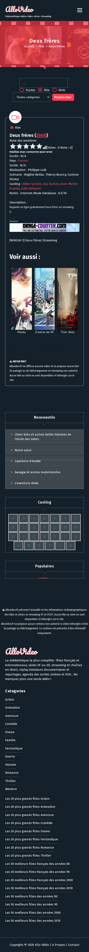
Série (61, 90)
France (23, 160)
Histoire (10, 765)
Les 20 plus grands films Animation (30, 807)
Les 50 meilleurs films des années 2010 (32, 921)
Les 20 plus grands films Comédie (29, 823)
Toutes (30, 90)
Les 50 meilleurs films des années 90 (31, 904)
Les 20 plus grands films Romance (29, 847)
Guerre (10, 756)
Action (9, 699)
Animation (12, 707)
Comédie (11, 724)
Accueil (29, 46)
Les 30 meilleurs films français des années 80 (37, 864)
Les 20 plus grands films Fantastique (31, 839)
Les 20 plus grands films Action (27, 799)
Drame (9, 732)
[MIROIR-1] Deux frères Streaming (33, 240)
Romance (12, 773)
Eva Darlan (51, 184)
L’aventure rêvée (26, 483)
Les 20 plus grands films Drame (27, 831)
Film (41, 46)
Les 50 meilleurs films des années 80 (31, 896)
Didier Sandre (32, 184)
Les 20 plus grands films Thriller (28, 855)
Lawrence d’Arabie (28, 461)
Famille (10, 740)
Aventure (11, 716)
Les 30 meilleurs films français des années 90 (37, 872)
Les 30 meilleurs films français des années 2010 (39, 888)
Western (11, 789)
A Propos (58, 945)
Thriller (10, 781)
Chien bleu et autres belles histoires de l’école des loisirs (43, 437)
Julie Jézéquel (31, 188)
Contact (73, 945)
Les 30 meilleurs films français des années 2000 (39, 880)
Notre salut (23, 450)
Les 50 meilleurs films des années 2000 (33, 912)
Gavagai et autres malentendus (37, 472)
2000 (41, 135)
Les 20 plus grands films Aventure (29, 815)
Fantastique (14, 748)
